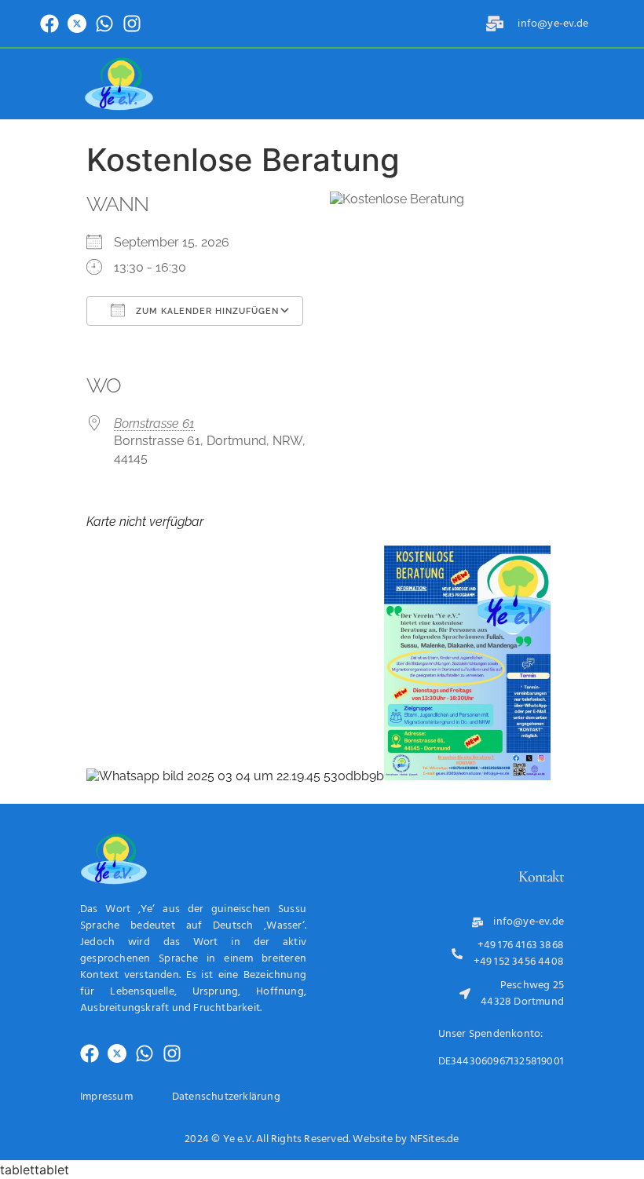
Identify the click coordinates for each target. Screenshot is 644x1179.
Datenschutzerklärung (226, 1097)
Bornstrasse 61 (154, 423)
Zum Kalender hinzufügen (206, 311)
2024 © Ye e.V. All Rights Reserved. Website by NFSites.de (322, 1139)
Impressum (106, 1097)
